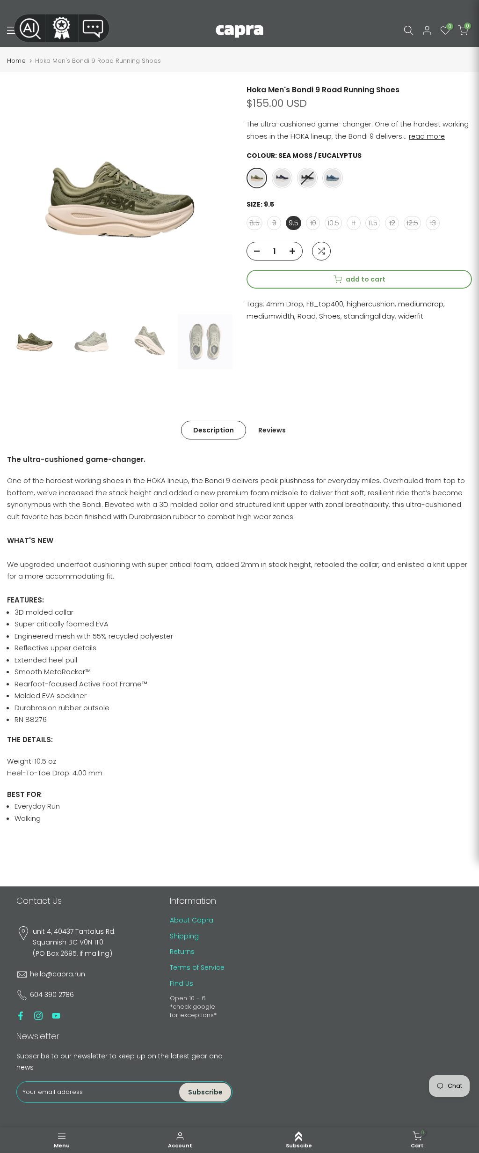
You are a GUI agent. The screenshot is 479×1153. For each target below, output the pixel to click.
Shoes (330, 316)
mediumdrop (420, 304)
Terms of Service (197, 967)
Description (213, 429)
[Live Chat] (94, 28)
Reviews (272, 429)
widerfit (410, 316)
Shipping (184, 936)
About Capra (191, 920)
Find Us (181, 983)
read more (427, 136)
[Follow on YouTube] (56, 1015)
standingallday (369, 316)
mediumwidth (270, 316)
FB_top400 (324, 304)
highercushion (371, 304)
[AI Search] (29, 28)
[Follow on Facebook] (20, 1015)
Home (16, 61)
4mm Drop (284, 304)
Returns (182, 951)
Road (307, 316)
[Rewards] (62, 28)
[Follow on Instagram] (38, 1015)
